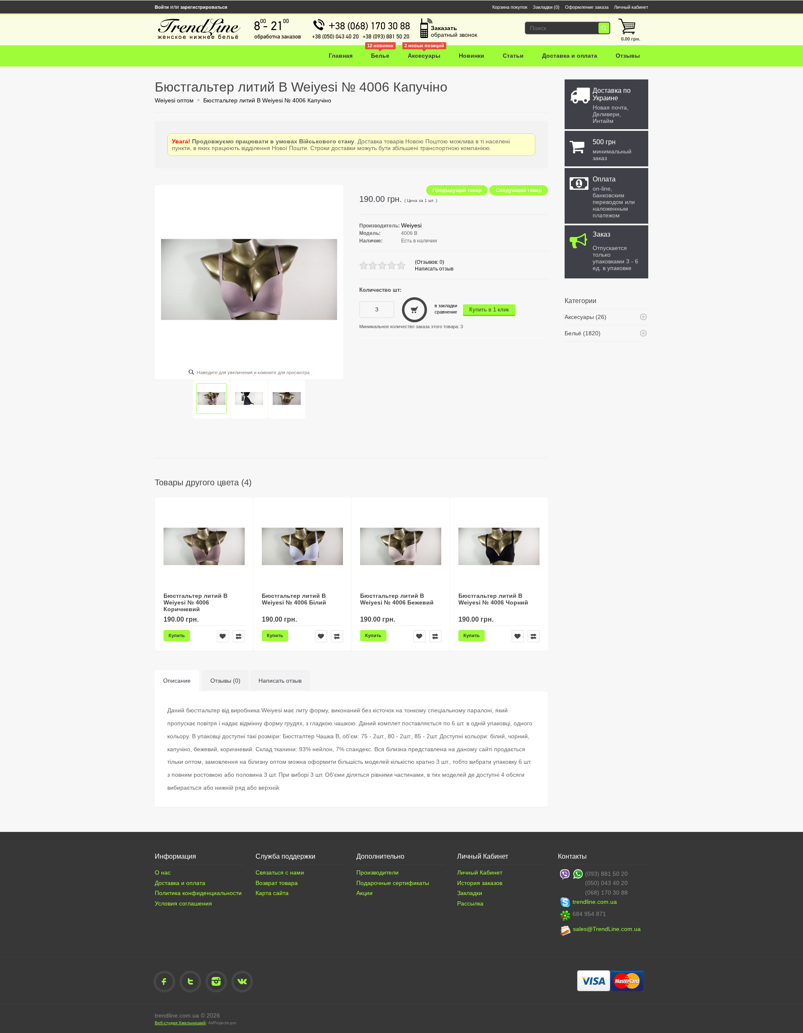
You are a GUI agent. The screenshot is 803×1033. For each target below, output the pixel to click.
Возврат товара (277, 883)
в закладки (446, 305)
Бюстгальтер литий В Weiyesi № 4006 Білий (294, 599)
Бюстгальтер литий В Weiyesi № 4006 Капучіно (267, 100)
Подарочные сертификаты (392, 883)
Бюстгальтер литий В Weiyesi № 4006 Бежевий (397, 599)
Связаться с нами (280, 872)
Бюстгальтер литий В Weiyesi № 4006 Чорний (493, 599)
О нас (163, 872)
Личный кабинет (631, 7)
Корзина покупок (509, 7)
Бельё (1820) (583, 333)
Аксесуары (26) (585, 317)
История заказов (479, 883)
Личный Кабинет (479, 872)
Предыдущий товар (456, 190)
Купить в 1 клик (489, 309)
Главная (341, 55)
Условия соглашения (183, 903)
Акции (364, 893)
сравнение (446, 311)
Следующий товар (519, 190)
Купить (177, 635)
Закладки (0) (546, 7)
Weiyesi (411, 225)
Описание (177, 680)
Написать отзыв (434, 269)
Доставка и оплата (569, 55)
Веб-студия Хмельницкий (180, 1022)
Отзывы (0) (225, 680)
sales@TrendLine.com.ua (607, 929)
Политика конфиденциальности (198, 893)
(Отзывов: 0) (429, 262)
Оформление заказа (587, 7)
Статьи (513, 55)
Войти (162, 7)
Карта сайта (272, 893)
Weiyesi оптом (174, 100)
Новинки (471, 55)
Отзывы (628, 55)
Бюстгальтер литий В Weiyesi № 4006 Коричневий (196, 602)
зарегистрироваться (203, 7)
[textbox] (565, 28)
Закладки (469, 893)
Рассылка (470, 903)
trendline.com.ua (595, 901)
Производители (377, 872)
